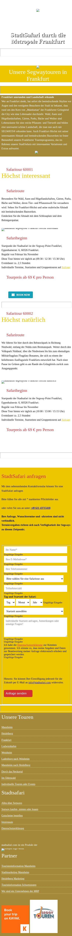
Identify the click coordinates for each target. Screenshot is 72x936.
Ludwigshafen (8, 746)
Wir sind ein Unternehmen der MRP (20, 891)
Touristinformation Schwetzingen (18, 884)
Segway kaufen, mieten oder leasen (19, 809)
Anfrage (66, 267)
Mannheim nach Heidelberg (15, 765)
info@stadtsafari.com (39, 682)
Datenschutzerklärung (30, 644)
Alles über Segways (11, 802)
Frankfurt (6, 739)
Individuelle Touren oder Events (18, 784)
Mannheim (7, 727)
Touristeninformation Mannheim (18, 865)
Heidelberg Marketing (12, 878)
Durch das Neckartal (12, 771)
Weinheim (6, 752)
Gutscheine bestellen (12, 815)
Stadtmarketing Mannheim (15, 872)
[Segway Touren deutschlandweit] (44, 916)
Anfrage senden (16, 693)
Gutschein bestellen (39, 26)
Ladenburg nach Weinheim (15, 758)
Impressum (7, 821)
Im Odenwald (8, 777)
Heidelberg (7, 733)
